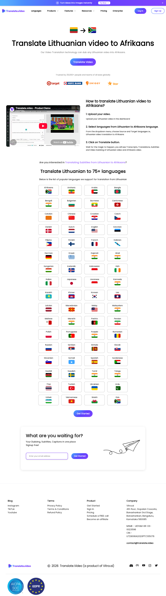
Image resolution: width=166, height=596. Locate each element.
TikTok (11, 509)
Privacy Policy (54, 505)
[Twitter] (156, 566)
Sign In (90, 509)
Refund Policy (54, 512)
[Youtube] (144, 566)
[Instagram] (150, 566)
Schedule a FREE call (98, 515)
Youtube (12, 512)
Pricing (90, 512)
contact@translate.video (140, 543)
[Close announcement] (162, 2)
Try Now (103, 3)
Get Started (93, 505)
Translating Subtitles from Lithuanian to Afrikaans (95, 162)
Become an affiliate (97, 519)
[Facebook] (137, 566)
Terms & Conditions (58, 509)
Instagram (13, 505)
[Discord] (131, 565)
